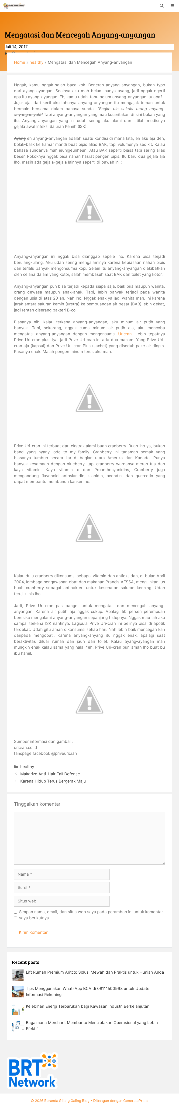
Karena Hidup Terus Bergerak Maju (53, 781)
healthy (36, 62)
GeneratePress (135, 1100)
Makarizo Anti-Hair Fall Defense (50, 774)
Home (19, 62)
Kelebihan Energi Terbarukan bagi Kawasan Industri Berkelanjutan (87, 1006)
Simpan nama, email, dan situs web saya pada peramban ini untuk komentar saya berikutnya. (91, 914)
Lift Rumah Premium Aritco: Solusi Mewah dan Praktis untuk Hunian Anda (95, 972)
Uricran (125, 334)
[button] (161, 6)
